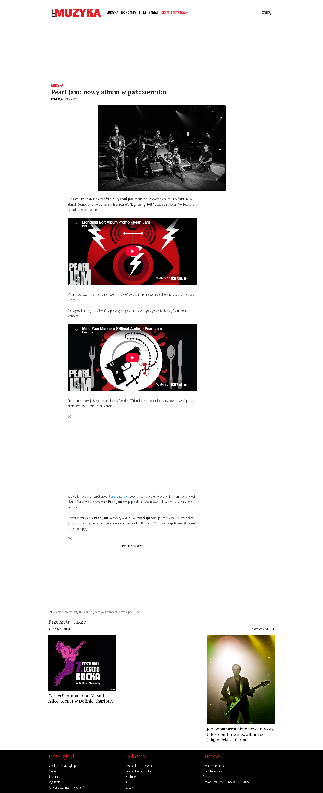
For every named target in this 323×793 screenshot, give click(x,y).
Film (142, 12)
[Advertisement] (161, 52)
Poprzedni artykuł (61, 628)
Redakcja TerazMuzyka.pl (62, 765)
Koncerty (128, 12)
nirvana (123, 611)
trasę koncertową (119, 496)
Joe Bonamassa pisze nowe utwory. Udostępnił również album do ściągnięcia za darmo (241, 734)
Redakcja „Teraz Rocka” (216, 765)
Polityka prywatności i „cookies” (66, 787)
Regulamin (54, 781)
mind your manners (106, 611)
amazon (58, 611)
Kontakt (52, 771)
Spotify (129, 787)
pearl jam (133, 611)
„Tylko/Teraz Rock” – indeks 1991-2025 (226, 781)
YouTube (131, 776)
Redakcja (57, 99)
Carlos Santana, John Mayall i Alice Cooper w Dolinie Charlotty (80, 698)
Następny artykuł (261, 628)
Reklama (53, 776)
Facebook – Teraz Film (138, 771)
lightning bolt (86, 611)
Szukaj (267, 12)
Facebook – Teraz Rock (139, 765)
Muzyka (112, 12)
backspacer (70, 611)
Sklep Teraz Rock (174, 12)
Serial (153, 12)
